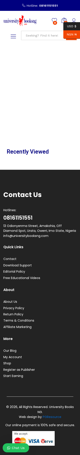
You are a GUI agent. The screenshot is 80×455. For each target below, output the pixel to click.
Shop (7, 363)
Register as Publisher (19, 369)
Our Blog (9, 350)
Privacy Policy (13, 308)
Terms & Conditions (18, 320)
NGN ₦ (70, 34)
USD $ (69, 26)
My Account (12, 357)
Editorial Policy (14, 271)
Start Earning (13, 376)
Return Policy (13, 314)
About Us (10, 301)
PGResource (52, 417)
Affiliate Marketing (17, 327)
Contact (9, 259)
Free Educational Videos (21, 278)
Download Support (17, 265)
